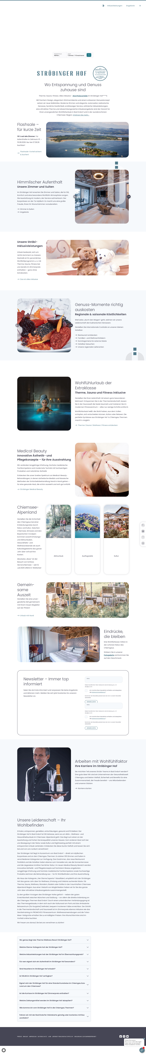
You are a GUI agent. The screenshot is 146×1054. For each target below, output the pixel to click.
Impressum (33, 1036)
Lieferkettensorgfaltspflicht (62, 1036)
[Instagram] (124, 1036)
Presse (19, 1036)
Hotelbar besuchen (86, 344)
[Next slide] (129, 197)
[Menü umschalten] (140, 6)
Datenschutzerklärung (98, 692)
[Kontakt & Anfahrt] (143, 537)
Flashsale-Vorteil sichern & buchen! (30, 153)
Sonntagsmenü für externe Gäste (92, 341)
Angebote (130, 5)
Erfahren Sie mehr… (81, 115)
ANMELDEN (91, 702)
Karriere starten (85, 788)
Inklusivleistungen (114, 5)
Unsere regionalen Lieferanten (91, 347)
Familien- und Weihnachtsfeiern (91, 338)
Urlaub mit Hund (27, 615)
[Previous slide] (75, 197)
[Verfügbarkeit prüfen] (89, 55)
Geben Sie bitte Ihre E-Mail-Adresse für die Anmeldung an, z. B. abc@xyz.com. (101, 685)
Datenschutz (42, 1036)
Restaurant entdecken (87, 335)
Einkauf (25, 1036)
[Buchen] (143, 525)
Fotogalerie (109, 655)
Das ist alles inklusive (29, 279)
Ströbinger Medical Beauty (31, 489)
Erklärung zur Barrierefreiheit (85, 1036)
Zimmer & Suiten (27, 209)
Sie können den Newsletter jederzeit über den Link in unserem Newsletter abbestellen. (103, 696)
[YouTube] (127, 1036)
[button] (3, 1050)
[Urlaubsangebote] (143, 531)
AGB (49, 1036)
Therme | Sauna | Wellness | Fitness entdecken (98, 425)
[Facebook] (120, 1036)
